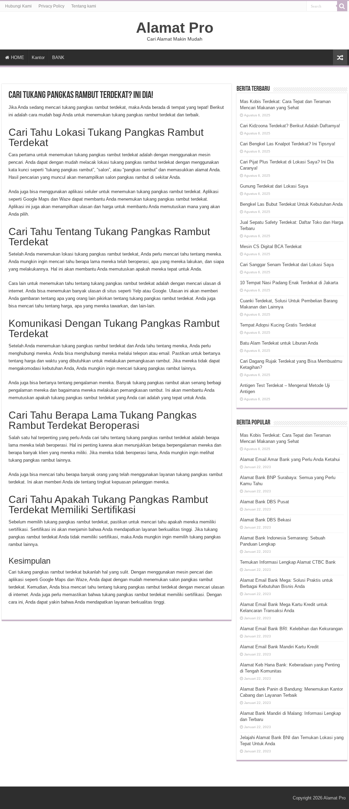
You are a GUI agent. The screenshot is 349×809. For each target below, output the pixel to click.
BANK (58, 57)
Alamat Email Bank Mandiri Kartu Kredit (279, 646)
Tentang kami (83, 6)
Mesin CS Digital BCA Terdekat (271, 246)
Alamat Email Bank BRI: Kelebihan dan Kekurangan (291, 628)
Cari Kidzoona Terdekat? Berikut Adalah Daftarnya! (290, 125)
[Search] (342, 6)
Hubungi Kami (18, 6)
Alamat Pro (174, 27)
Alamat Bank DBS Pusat (264, 501)
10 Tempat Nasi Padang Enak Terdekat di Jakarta (289, 282)
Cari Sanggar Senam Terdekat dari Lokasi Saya (287, 264)
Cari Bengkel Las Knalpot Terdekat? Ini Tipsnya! (287, 143)
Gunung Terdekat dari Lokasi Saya (274, 186)
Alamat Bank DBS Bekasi (265, 519)
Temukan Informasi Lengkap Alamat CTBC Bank (288, 562)
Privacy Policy (51, 6)
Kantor (38, 57)
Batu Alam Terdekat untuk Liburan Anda (279, 343)
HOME (17, 57)
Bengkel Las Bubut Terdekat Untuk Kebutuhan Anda (291, 204)
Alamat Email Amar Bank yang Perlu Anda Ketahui (290, 459)
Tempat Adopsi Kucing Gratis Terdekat (278, 325)
